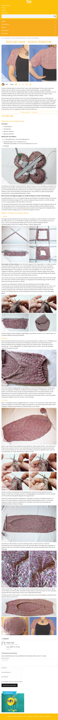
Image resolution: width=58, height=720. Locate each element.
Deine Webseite (5, 676)
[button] (54, 21)
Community (5, 33)
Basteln (4, 21)
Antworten (8, 649)
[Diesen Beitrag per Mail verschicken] (26, 84)
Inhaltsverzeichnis (29, 112)
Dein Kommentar (5, 658)
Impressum (4, 12)
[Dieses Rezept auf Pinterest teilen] (22, 84)
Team (25, 716)
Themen (4, 7)
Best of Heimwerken (18, 716)
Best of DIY (10, 716)
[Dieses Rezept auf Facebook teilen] (19, 84)
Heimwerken (5, 30)
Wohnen (4, 27)
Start (3, 38)
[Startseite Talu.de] (29, 2)
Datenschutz (36, 716)
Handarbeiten (5, 24)
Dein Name (4, 667)
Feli (7, 84)
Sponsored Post (6, 5)
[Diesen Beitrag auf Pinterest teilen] (16, 84)
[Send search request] (54, 16)
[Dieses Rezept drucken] (30, 84)
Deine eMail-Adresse (6, 672)
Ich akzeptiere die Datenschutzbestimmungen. (13, 681)
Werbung (42, 716)
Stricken (13, 38)
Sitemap (4, 10)
